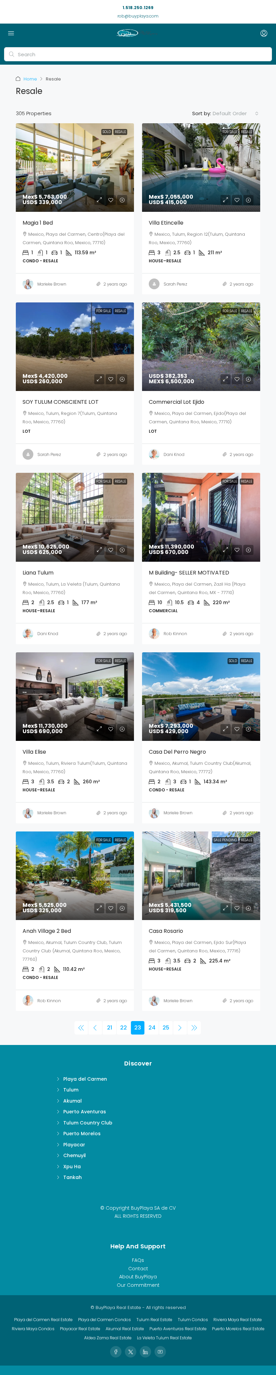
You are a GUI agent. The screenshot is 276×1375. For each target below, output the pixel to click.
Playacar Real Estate (80, 1329)
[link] (75, 167)
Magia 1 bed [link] (38, 223)
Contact (138, 1268)
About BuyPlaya (138, 1276)
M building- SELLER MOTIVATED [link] (189, 573)
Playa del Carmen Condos (104, 1319)
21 (109, 1028)
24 (152, 1028)
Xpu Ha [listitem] (72, 1166)
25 (166, 1028)
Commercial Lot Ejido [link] (176, 402)
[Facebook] (116, 1351)
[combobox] (236, 113)
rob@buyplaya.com (138, 16)
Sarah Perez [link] (175, 284)
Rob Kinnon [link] (175, 633)
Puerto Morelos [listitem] (82, 1133)
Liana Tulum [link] (38, 573)
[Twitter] (130, 1351)
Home (30, 79)
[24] (180, 1028)
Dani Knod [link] (174, 454)
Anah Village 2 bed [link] (47, 931)
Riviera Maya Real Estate (237, 1319)
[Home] (136, 33)
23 (137, 1028)
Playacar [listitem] (74, 1144)
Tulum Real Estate (154, 1319)
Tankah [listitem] (72, 1177)
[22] (95, 1028)
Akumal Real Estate (125, 1329)
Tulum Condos (193, 1319)
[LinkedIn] (145, 1351)
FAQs (138, 1260)
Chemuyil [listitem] (74, 1155)
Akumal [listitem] (72, 1101)
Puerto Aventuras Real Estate (178, 1329)
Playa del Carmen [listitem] (85, 1079)
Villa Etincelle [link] (166, 223)
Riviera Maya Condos (33, 1329)
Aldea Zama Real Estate (108, 1338)
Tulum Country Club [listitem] (87, 1122)
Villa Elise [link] (34, 752)
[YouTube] (160, 1351)
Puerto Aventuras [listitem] (84, 1111)
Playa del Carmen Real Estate (43, 1319)
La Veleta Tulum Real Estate (164, 1338)
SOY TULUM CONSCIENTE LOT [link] (61, 402)
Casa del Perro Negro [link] (177, 752)
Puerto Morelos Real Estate (238, 1329)
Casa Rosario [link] (166, 931)
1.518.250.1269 (138, 7)
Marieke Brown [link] (51, 284)
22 (123, 1028)
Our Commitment (138, 1285)
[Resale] (81, 1028)
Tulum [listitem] (70, 1089)
